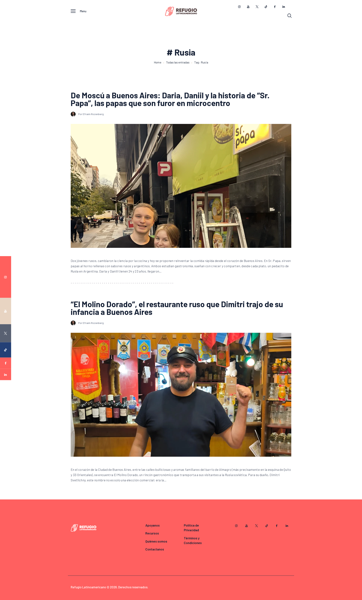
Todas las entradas (177, 62)
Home (157, 62)
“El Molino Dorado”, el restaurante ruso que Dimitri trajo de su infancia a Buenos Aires (177, 308)
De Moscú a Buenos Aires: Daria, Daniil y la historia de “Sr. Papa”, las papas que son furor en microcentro (170, 99)
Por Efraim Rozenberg (91, 114)
